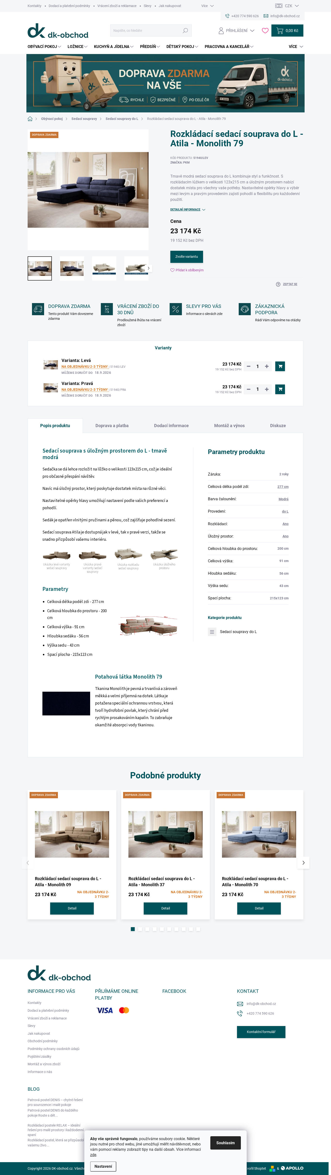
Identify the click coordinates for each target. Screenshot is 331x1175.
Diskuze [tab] (278, 425)
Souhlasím (225, 1143)
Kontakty (34, 6)
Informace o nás (40, 1072)
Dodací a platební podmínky (69, 6)
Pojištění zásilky (39, 1056)
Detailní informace (185, 209)
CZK (288, 6)
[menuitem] (45, 46)
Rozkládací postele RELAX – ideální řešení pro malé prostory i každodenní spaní (56, 1130)
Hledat (185, 30)
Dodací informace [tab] (171, 425)
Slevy (147, 6)
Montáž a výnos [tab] (229, 425)
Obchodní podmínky (43, 1041)
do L (285, 511)
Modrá (284, 499)
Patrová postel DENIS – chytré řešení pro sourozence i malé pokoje (55, 1102)
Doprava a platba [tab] (112, 425)
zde (93, 1154)
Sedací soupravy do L (238, 631)
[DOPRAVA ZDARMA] (72, 834)
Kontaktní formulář (261, 1032)
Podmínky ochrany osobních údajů (53, 1049)
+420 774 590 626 (260, 1013)
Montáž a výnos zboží (44, 1064)
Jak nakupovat (170, 6)
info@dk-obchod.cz (261, 1004)
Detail (72, 908)
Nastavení (103, 1166)
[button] (132, 929)
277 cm (283, 487)
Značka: (180, 162)
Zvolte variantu (186, 256)
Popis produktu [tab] (55, 425)
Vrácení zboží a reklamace (116, 6)
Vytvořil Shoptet (254, 1168)
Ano (286, 524)
